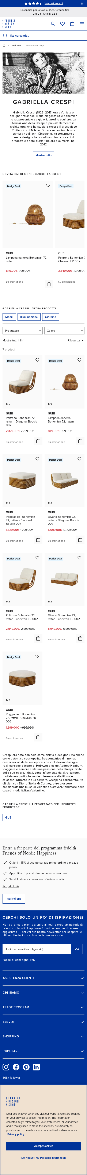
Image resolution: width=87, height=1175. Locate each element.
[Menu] (82, 23)
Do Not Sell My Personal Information (43, 1158)
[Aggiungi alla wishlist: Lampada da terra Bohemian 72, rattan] (48, 185)
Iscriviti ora (14, 898)
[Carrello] (72, 23)
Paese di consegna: (16, 960)
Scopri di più (11, 886)
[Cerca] (5, 35)
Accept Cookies (43, 1146)
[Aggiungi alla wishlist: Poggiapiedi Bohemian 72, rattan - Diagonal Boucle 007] (37, 458)
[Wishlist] (62, 23)
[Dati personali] (53, 23)
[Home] (4, 45)
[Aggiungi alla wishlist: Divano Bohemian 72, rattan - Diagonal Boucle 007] (79, 458)
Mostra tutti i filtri (13, 340)
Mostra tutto (43, 155)
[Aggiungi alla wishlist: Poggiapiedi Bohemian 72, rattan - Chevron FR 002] (37, 656)
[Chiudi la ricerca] (83, 35)
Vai (77, 949)
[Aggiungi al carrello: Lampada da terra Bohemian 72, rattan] (49, 284)
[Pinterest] (26, 1067)
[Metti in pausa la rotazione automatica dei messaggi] (82, 3)
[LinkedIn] (36, 1067)
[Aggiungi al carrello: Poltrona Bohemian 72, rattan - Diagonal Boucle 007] (38, 441)
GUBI (8, 817)
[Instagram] (6, 1067)
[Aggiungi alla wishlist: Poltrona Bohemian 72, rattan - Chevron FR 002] (37, 557)
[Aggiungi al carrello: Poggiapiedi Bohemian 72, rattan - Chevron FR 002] (38, 737)
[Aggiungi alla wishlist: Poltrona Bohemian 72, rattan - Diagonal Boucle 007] (37, 359)
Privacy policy (15, 1134)
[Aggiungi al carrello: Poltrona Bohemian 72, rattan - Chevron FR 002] (38, 638)
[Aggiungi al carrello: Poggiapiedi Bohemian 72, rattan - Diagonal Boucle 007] (38, 540)
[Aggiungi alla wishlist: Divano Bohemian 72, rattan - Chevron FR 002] (79, 557)
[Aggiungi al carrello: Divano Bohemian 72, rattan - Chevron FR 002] (80, 638)
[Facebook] (16, 1067)
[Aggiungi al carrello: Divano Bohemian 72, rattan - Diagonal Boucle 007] (80, 540)
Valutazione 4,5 (54, 3)
